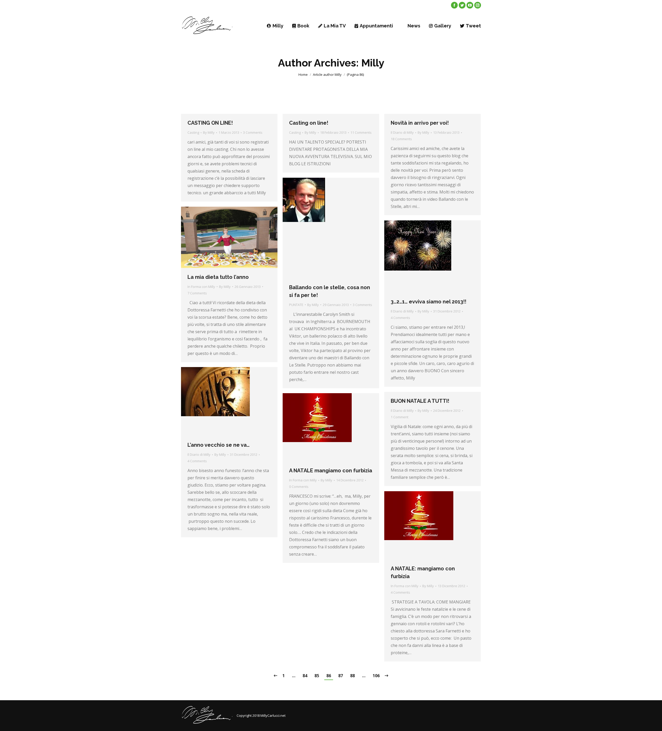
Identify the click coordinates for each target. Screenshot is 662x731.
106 (376, 675)
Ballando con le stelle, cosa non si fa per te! (329, 291)
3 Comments (252, 132)
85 (316, 675)
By (209, 132)
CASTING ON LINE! (210, 123)
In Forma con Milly (201, 286)
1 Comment (399, 417)
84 (305, 675)
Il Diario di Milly (402, 132)
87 (340, 675)
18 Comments (401, 139)
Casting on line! (308, 123)
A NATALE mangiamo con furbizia (330, 470)
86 (328, 675)
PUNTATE (296, 304)
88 (352, 675)
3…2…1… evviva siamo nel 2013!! (428, 302)
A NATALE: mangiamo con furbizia (423, 572)
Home (303, 74)
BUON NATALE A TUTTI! (420, 401)
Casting (193, 132)
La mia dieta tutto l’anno (218, 277)
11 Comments (361, 132)
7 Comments (197, 293)
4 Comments (400, 317)
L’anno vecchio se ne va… (218, 445)
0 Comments (299, 486)
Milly (372, 63)
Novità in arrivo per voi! (420, 123)
